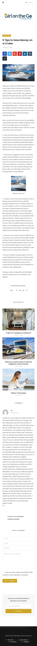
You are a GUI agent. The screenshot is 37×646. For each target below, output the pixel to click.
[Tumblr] (30, 54)
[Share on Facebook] (4, 54)
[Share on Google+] (23, 290)
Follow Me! (3, 630)
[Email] (4, 58)
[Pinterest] (20, 54)
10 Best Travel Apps (18, 393)
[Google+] (15, 54)
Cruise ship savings (18, 286)
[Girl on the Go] (18, 16)
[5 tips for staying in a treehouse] (18, 319)
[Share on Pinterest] (26, 290)
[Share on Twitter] (9, 54)
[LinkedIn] (25, 54)
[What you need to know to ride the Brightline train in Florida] (18, 348)
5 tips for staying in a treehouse (18, 333)
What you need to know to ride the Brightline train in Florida (18, 363)
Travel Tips (6, 35)
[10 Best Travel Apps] (18, 379)
